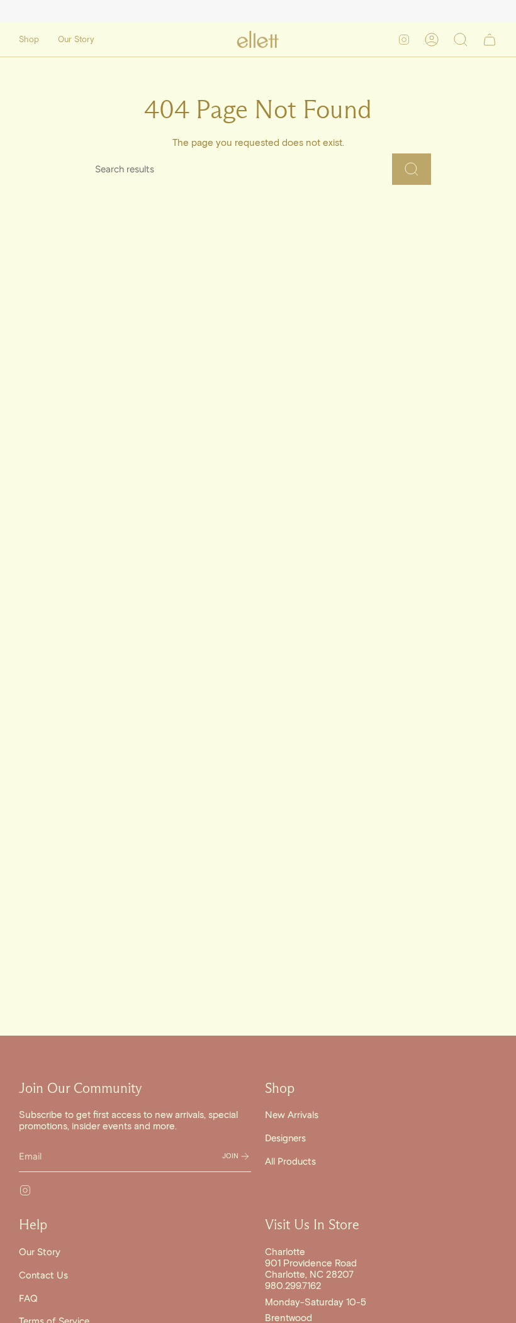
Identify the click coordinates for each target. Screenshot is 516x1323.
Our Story (39, 1252)
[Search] (411, 169)
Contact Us (43, 1275)
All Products (290, 1161)
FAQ (28, 1298)
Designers (285, 1138)
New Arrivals (291, 1115)
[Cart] (489, 39)
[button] (28, 39)
